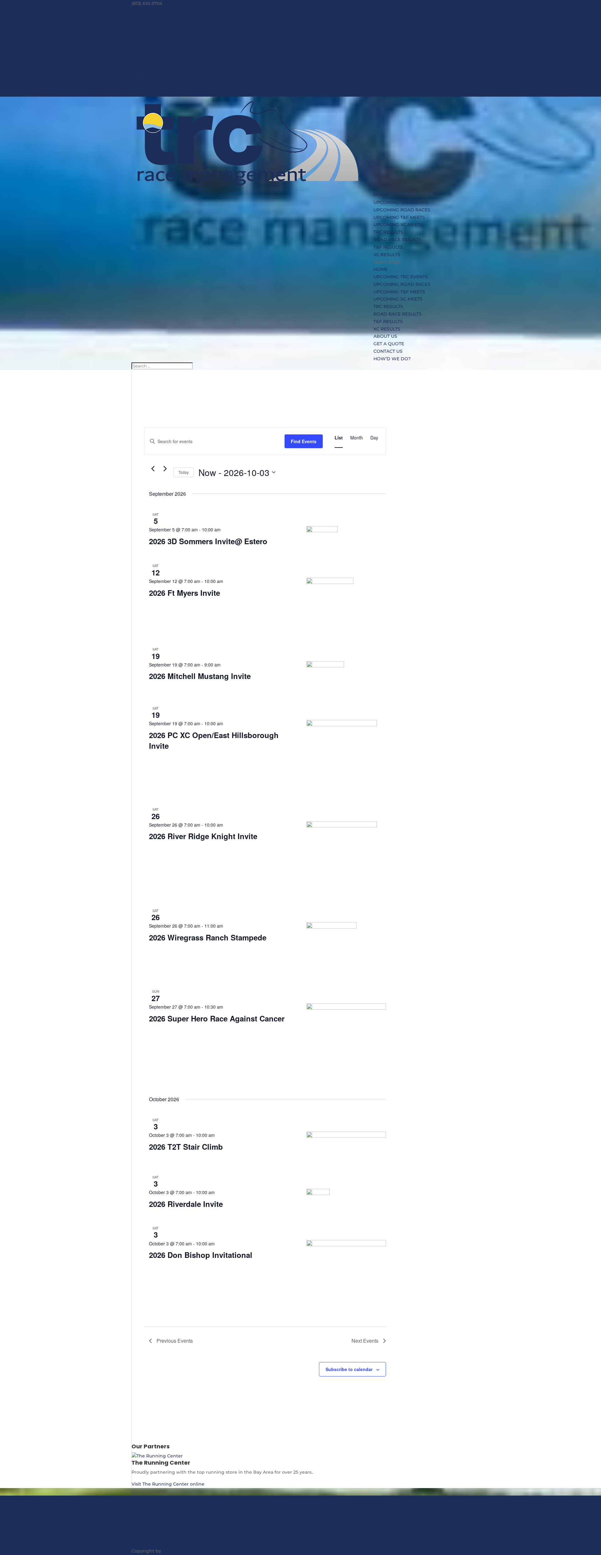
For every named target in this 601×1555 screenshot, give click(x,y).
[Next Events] (165, 469)
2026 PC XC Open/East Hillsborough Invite (214, 740)
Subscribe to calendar (349, 1369)
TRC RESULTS (388, 232)
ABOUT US (143, 70)
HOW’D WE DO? (150, 93)
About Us (141, 1499)
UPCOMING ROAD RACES (401, 210)
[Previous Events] (153, 469)
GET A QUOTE (146, 78)
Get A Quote (145, 1506)
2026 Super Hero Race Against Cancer (217, 1018)
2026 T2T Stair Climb (186, 1146)
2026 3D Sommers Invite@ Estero (208, 541)
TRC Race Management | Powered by (205, 1551)
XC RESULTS (386, 254)
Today (183, 472)
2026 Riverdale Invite (186, 1203)
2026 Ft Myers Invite (184, 592)
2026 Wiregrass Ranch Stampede (207, 937)
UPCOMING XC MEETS (398, 224)
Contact (140, 1514)
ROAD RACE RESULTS (397, 239)
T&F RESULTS (388, 247)
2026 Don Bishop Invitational (200, 1254)
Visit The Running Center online (167, 1484)
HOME (380, 195)
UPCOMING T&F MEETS (399, 217)
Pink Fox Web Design (272, 1551)
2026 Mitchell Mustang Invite (200, 676)
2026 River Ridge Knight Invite (203, 836)
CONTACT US (146, 85)
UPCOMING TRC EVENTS (400, 202)
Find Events (303, 441)
